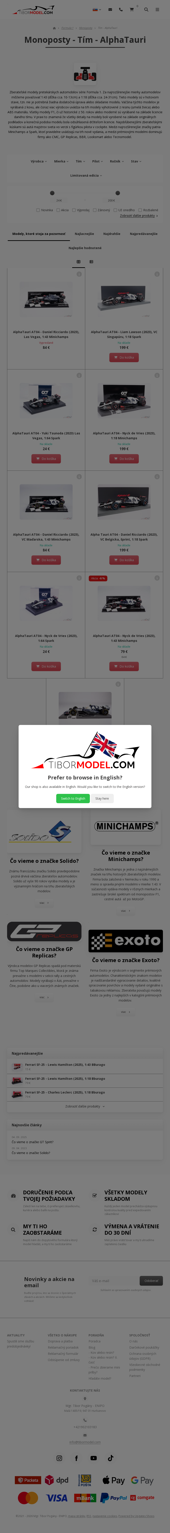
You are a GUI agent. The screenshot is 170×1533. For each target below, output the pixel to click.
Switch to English (73, 798)
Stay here (102, 798)
